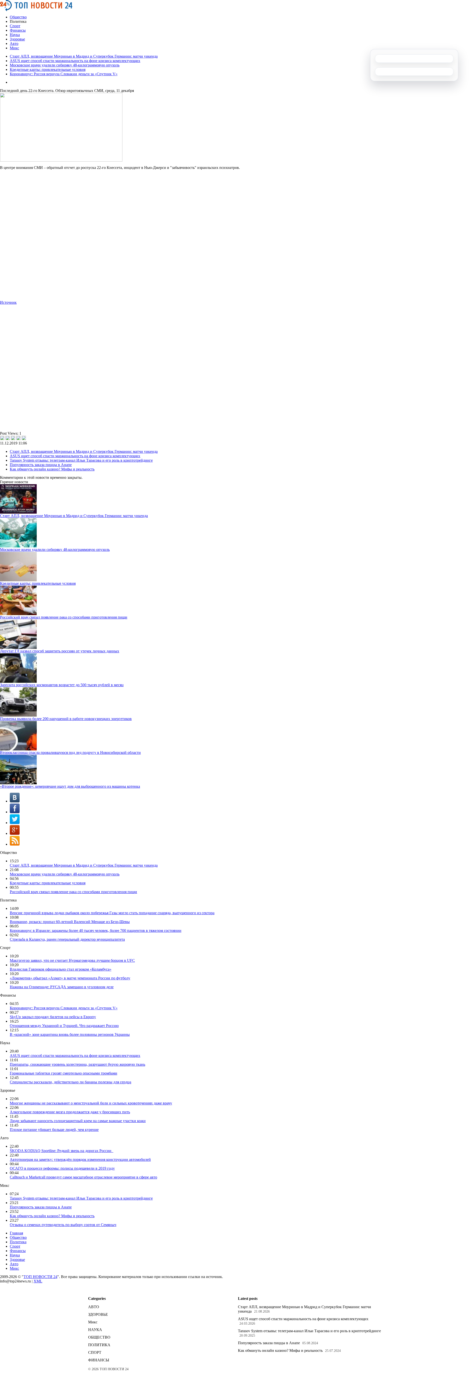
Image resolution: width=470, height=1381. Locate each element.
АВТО (93, 1307)
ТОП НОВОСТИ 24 (40, 1277)
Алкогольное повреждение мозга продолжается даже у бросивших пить (70, 1112)
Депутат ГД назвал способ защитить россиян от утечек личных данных (59, 651)
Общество (18, 17)
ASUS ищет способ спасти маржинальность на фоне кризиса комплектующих (75, 61)
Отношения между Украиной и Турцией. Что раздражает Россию (64, 1026)
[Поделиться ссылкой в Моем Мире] (18, 438)
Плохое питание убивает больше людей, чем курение (54, 1130)
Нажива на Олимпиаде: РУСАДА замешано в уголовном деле (62, 987)
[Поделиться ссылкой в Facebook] (7, 438)
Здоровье (17, 39)
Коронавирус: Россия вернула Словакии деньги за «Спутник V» (64, 74)
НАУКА (95, 1330)
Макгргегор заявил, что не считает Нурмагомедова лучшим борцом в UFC (72, 960)
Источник (8, 302)
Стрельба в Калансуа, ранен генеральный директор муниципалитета (67, 939)
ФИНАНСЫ (98, 1360)
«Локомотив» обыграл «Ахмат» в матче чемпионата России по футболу (70, 978)
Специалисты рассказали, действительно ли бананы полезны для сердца (70, 1082)
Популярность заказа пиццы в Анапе (41, 465)
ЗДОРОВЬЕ (98, 1314)
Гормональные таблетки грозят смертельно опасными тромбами (63, 1073)
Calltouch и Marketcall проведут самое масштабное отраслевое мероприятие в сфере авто (83, 1177)
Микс (14, 48)
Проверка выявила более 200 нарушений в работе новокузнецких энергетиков (66, 719)
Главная (16, 1233)
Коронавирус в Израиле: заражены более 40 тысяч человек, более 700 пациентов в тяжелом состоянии (95, 930)
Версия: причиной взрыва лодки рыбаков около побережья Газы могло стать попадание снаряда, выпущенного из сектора (112, 913)
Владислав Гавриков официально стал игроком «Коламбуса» (60, 969)
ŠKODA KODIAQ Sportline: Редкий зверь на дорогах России (61, 1151)
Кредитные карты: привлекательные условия (47, 69)
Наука (15, 35)
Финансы (18, 30)
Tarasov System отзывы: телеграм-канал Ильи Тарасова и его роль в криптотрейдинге (81, 460)
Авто (14, 43)
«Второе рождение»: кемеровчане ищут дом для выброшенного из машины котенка (70, 786)
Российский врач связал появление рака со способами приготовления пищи (63, 617)
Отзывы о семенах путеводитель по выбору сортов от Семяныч (63, 1225)
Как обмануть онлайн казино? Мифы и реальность (52, 469)
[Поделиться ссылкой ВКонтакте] (2, 438)
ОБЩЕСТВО (99, 1337)
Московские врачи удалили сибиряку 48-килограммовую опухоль (64, 65)
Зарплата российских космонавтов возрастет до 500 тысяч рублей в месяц (62, 685)
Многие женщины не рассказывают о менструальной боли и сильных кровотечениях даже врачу (91, 1103)
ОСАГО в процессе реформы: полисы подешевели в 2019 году (62, 1168)
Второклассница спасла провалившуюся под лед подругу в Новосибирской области (70, 752)
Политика (18, 1242)
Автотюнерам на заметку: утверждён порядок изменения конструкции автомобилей (80, 1159)
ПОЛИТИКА (99, 1345)
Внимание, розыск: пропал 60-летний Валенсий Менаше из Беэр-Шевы (70, 922)
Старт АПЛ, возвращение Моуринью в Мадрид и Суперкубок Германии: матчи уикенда (84, 56)
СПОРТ (94, 1352)
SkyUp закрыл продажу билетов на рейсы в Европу (53, 1017)
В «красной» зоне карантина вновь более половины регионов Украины (70, 1034)
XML (38, 1281)
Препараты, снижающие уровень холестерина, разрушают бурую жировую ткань (77, 1064)
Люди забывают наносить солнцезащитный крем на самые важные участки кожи (78, 1121)
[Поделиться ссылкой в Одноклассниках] (24, 438)
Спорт (15, 26)
